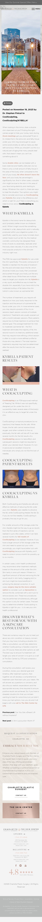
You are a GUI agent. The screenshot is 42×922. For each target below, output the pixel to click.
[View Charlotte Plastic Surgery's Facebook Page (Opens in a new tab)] (15, 865)
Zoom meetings (9, 136)
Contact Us (21, 795)
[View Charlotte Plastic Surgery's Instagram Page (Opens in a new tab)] (20, 865)
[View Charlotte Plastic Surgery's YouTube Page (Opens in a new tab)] (26, 865)
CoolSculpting (32, 195)
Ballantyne (20, 850)
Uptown (18, 834)
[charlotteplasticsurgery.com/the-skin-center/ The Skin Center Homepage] (20, 8)
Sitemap (36, 899)
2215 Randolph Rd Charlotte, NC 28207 (21, 841)
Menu (37, 9)
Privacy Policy (19, 899)
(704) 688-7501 (21, 853)
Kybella (9, 198)
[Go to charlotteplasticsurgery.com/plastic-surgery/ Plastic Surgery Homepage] (6, 8)
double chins (13, 163)
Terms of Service (8, 899)
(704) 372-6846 (21, 837)
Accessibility (29, 899)
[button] (33, 9)
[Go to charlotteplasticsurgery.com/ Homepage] (13, 9)
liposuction (29, 590)
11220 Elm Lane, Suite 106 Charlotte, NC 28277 (21, 856)
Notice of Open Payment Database (21, 902)
